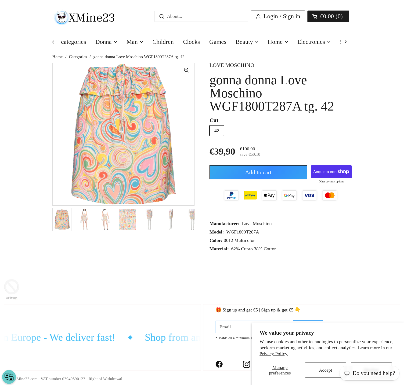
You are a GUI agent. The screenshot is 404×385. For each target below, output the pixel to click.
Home (57, 56)
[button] (328, 16)
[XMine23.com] (89, 16)
